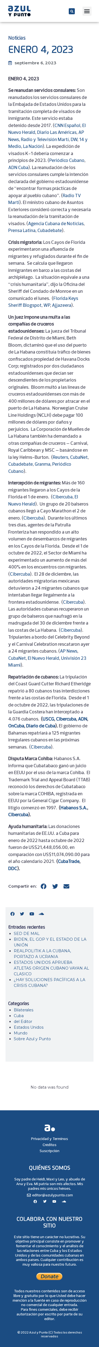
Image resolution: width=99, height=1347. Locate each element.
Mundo (21, 1033)
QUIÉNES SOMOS (49, 1168)
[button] (72, 11)
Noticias (17, 38)
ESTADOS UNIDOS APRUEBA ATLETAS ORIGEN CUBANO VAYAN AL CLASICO (51, 968)
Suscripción (49, 1150)
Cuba (19, 1015)
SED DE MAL (27, 933)
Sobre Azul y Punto (32, 1038)
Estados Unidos (28, 1027)
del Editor (23, 1021)
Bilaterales (23, 1010)
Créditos (49, 1144)
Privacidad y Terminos (49, 1138)
